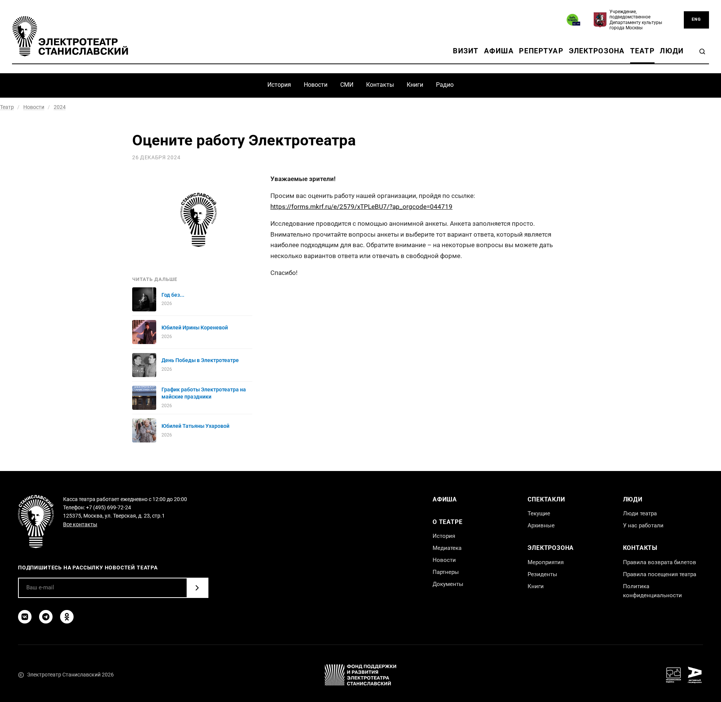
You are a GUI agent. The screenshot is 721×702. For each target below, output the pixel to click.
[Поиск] (702, 51)
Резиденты (542, 574)
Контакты (380, 84)
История (279, 84)
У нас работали (643, 525)
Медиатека (447, 548)
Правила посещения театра (659, 574)
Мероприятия (546, 562)
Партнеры (446, 572)
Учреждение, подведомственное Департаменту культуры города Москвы (635, 19)
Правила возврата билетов (659, 562)
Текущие (539, 513)
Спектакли (546, 499)
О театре (447, 521)
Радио (445, 84)
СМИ (346, 84)
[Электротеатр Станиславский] (70, 36)
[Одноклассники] (67, 616)
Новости (315, 84)
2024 (60, 107)
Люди (671, 51)
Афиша (499, 51)
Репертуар (541, 51)
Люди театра (640, 513)
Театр (642, 51)
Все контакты (80, 524)
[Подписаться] (197, 587)
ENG (696, 19)
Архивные (541, 525)
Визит (465, 51)
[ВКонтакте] (25, 616)
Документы (448, 584)
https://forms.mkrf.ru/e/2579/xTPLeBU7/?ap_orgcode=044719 (361, 206)
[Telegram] (46, 616)
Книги (415, 84)
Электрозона (597, 51)
